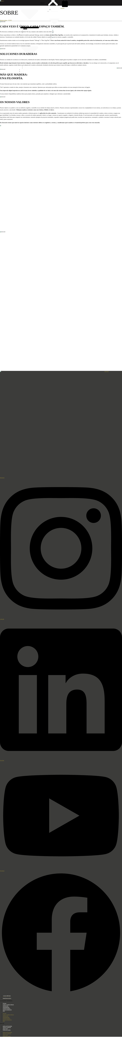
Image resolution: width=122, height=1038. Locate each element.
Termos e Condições (7, 1027)
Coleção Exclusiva (6, 1008)
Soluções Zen (5, 1005)
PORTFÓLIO (24, 69)
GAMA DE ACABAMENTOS (30, 68)
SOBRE (25, 29)
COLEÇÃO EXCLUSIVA (29, 66)
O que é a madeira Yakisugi (8, 1004)
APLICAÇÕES (26, 30)
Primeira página (3, 20)
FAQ (4, 1011)
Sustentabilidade (6, 1007)
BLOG (22, 71)
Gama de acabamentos (7, 1009)
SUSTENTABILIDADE (29, 32)
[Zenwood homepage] (9, 1)
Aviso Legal (5, 1028)
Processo (4, 1003)
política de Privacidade (7, 1026)
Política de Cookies (7, 1029)
